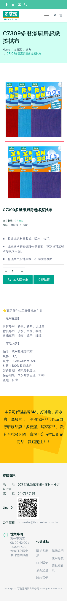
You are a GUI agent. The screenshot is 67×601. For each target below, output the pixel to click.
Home (6, 49)
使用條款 (58, 558)
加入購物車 (20, 279)
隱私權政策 (58, 568)
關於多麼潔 (42, 553)
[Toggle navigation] (46, 15)
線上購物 (42, 563)
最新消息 (42, 570)
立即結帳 (44, 279)
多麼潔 (18, 49)
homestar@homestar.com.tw (38, 522)
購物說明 (58, 551)
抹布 (28, 49)
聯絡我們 (42, 577)
